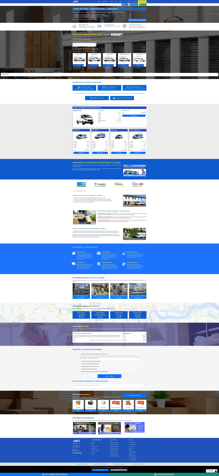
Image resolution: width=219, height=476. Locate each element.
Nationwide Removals (132, 252)
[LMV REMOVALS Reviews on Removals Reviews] (81, 184)
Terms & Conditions (94, 449)
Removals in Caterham (114, 453)
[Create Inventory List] (109, 427)
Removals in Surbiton (114, 449)
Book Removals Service (137, 20)
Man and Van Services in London (100, 463)
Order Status (131, 445)
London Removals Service (81, 463)
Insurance (93, 451)
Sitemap (92, 453)
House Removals (81, 252)
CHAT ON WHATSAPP (166, 474)
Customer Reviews (94, 445)
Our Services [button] (105, 1)
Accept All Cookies (100, 469)
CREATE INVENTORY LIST (135, 88)
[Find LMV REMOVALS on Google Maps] (76, 452)
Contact (135, 1)
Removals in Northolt (114, 443)
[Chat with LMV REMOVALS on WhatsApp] (156, 474)
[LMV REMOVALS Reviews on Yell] (119, 184)
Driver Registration (132, 459)
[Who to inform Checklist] (135, 426)
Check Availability (132, 441)
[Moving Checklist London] (84, 427)
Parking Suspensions (133, 455)
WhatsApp (144, 4)
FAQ (92, 443)
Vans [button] (116, 1)
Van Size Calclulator (132, 443)
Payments (131, 449)
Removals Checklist (132, 451)
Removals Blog (131, 453)
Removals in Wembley (114, 447)
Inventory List (131, 447)
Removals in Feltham (114, 441)
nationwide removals (111, 280)
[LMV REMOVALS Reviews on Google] (137, 184)
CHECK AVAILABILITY (84, 88)
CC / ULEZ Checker (132, 457)
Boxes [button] (120, 1)
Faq (125, 1)
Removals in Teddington (114, 455)
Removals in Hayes (113, 451)
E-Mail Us (75, 448)
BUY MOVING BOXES (134, 394)
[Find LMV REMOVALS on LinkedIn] (80, 452)
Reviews (130, 1)
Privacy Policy (125, 467)
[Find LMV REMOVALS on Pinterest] (78, 452)
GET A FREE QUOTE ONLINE (56, 474)
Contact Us (93, 441)
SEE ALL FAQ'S (109, 375)
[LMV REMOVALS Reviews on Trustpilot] (100, 184)
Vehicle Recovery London (138, 463)
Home (99, 1)
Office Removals (106, 252)
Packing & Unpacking (132, 262)
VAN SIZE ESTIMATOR (109, 88)
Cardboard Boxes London (119, 463)
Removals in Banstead (114, 445)
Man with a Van (80, 262)
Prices (111, 1)
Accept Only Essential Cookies (119, 469)
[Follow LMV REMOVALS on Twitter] (75, 452)
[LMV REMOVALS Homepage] (76, 1)
